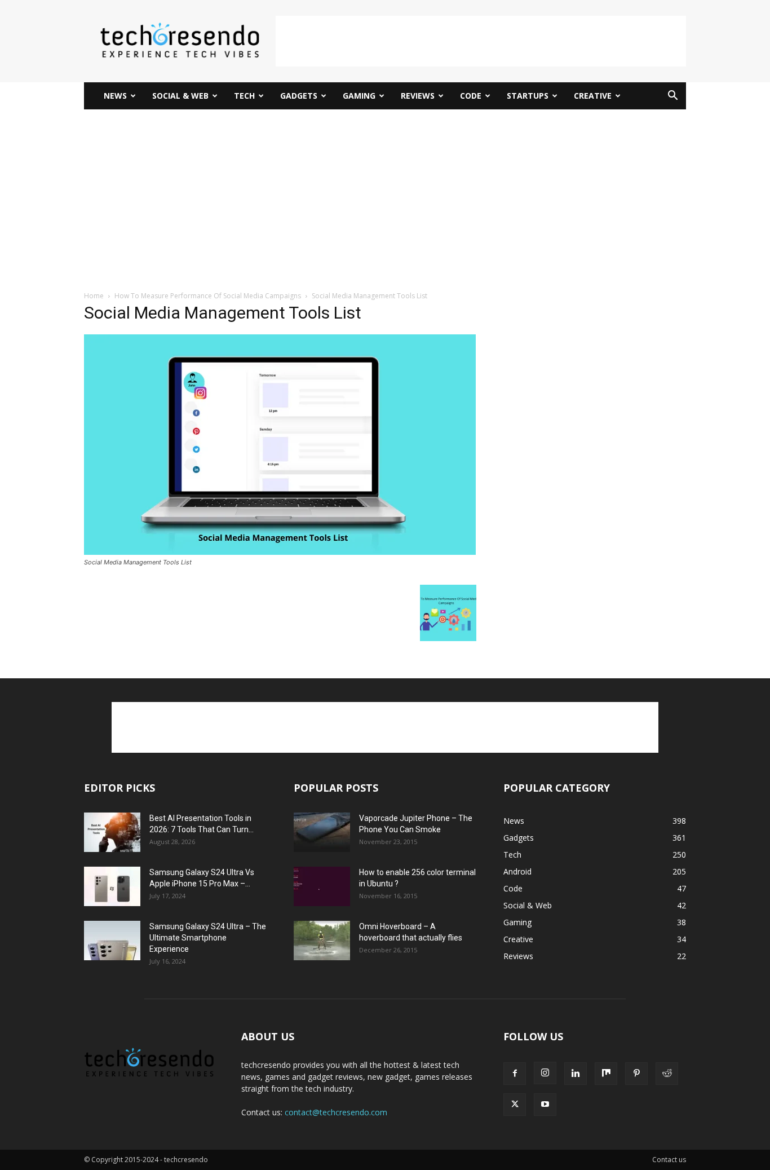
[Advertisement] (481, 41)
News (115, 95)
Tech (244, 95)
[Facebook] (514, 1073)
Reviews (418, 95)
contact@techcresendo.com (336, 1112)
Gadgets (298, 95)
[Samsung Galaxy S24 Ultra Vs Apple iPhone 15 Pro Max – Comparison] (112, 886)
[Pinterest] (636, 1073)
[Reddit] (667, 1073)
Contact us (669, 1159)
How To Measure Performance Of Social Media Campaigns (207, 296)
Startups (527, 95)
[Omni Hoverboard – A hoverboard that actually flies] (322, 940)
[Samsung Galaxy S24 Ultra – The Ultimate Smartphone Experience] (112, 940)
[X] (514, 1104)
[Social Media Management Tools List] (280, 552)
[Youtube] (545, 1104)
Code (470, 95)
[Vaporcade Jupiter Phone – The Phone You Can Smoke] (322, 832)
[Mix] (606, 1073)
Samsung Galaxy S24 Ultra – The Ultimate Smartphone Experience (207, 937)
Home (94, 296)
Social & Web (180, 95)
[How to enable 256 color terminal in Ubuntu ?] (322, 886)
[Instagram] (545, 1073)
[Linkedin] (575, 1073)
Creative (593, 95)
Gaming (359, 95)
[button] (672, 96)
